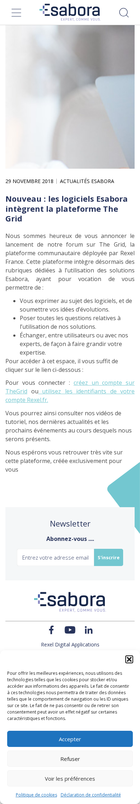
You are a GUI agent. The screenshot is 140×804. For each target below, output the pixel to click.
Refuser (70, 758)
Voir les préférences (70, 778)
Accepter (70, 739)
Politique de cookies (36, 795)
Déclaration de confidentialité (91, 795)
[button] (129, 659)
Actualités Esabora (87, 181)
